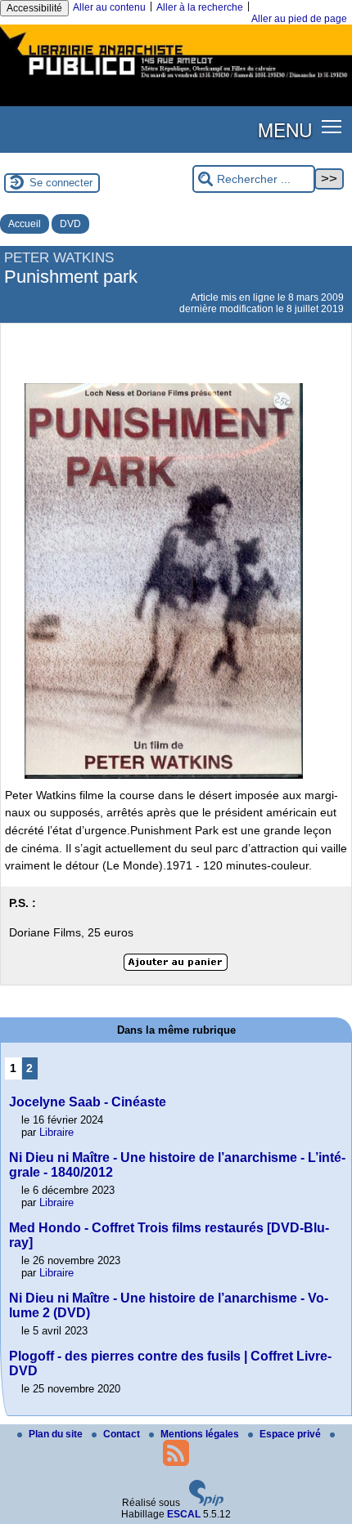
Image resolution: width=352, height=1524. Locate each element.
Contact (122, 1434)
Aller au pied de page (299, 19)
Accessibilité (34, 8)
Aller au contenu (109, 7)
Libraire (56, 1132)
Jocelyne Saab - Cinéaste (87, 1102)
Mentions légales (200, 1434)
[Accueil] (176, 80)
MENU (285, 129)
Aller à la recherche (199, 7)
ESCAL (184, 1514)
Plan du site (57, 1434)
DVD (70, 224)
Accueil (24, 224)
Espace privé (291, 1434)
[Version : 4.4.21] (206, 1502)
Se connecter (61, 183)
